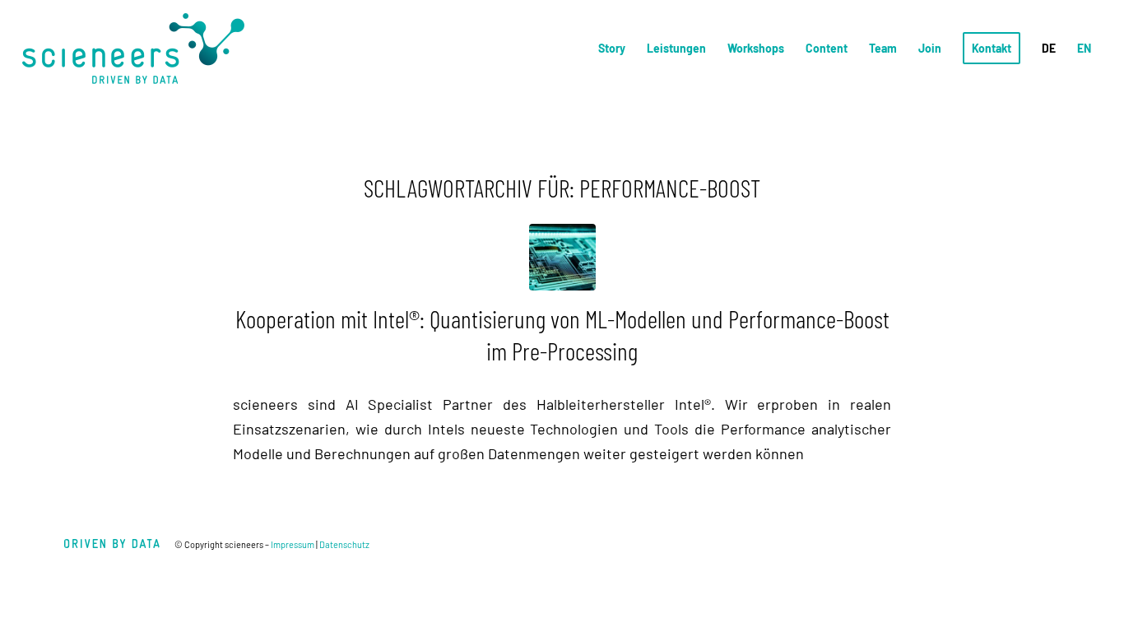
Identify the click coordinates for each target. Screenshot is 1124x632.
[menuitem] (612, 48)
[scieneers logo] (133, 48)
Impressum (292, 544)
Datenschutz (344, 544)
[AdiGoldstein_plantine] (562, 257)
